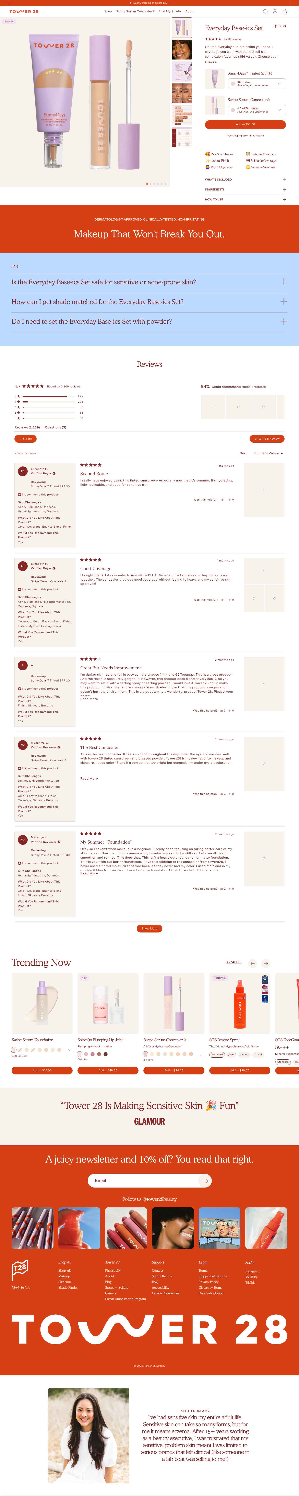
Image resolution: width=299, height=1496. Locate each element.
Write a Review (271, 440)
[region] (243, 407)
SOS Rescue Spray (224, 1039)
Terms (203, 1270)
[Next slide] (265, 963)
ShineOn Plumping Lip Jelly (99, 1039)
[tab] (147, 184)
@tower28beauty (159, 1199)
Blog (108, 1282)
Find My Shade (170, 11)
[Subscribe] (205, 1181)
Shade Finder (68, 1287)
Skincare (64, 1282)
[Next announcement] (289, 3)
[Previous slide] (252, 963)
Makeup (64, 1276)
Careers (110, 1293)
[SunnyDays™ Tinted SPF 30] (215, 79)
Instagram (252, 1271)
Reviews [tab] (27, 429)
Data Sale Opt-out (212, 1293)
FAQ (155, 1282)
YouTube (251, 1277)
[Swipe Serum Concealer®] (215, 105)
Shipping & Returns (213, 1276)
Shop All (64, 1270)
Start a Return (162, 1276)
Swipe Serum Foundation (32, 1039)
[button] (108, 11)
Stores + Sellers (116, 1287)
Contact (157, 1270)
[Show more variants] (70, 1050)
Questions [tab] (55, 429)
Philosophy (113, 1270)
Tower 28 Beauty (154, 1366)
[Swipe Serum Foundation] (42, 1003)
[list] (149, 1112)
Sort (244, 453)
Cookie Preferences (165, 1293)
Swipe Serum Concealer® (135, 11)
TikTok (250, 1283)
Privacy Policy (208, 1282)
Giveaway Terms (210, 1287)
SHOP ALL (233, 962)
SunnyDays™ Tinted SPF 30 (250, 73)
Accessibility (160, 1287)
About (189, 11)
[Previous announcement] (10, 3)
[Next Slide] (281, 407)
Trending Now (41, 962)
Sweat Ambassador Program (125, 1299)
